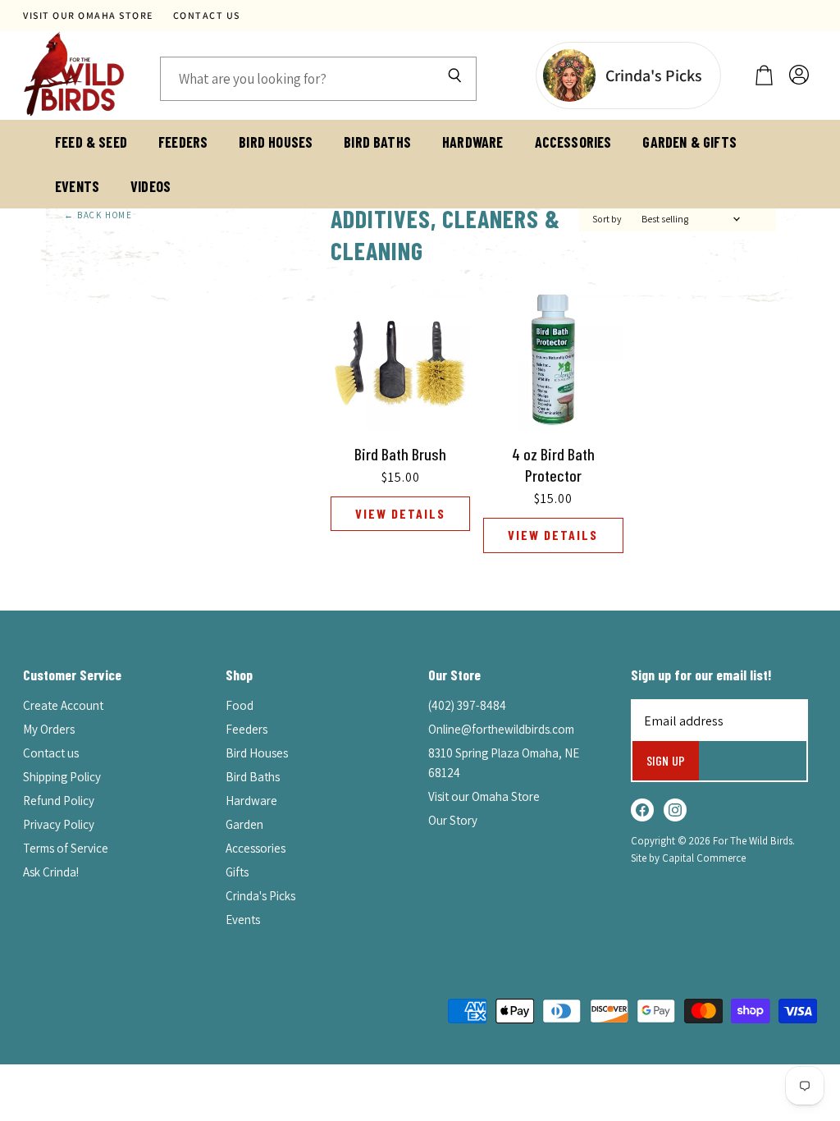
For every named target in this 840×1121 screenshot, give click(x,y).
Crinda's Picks (260, 896)
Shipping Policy (62, 777)
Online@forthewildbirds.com (501, 729)
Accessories (573, 142)
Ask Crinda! (51, 872)
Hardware (472, 142)
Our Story (452, 820)
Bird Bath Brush (400, 454)
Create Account (63, 705)
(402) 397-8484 (467, 705)
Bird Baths (377, 142)
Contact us (206, 15)
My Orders (49, 729)
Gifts (237, 872)
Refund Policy (58, 800)
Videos (150, 186)
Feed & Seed (91, 142)
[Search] (454, 79)
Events (77, 186)
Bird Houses (276, 142)
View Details (400, 513)
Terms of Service (65, 848)
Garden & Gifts (689, 142)
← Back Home (98, 215)
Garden (244, 824)
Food (239, 705)
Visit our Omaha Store (88, 15)
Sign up (665, 760)
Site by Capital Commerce (688, 858)
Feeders (183, 142)
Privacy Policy (58, 824)
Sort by (607, 219)
